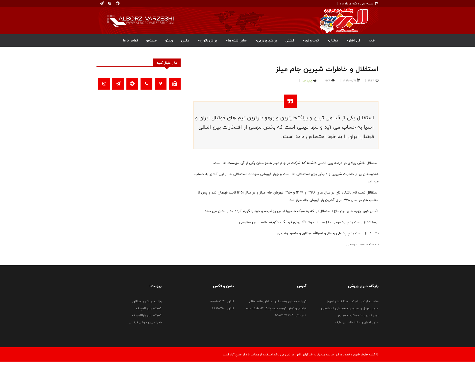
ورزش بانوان (208, 40)
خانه (372, 40)
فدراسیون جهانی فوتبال (145, 322)
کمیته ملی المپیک (149, 308)
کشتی (289, 40)
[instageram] (109, 3)
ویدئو (169, 40)
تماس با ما (130, 40)
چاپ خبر (307, 80)
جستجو (151, 40)
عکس (185, 40)
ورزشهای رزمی (267, 40)
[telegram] (102, 3)
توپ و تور (312, 40)
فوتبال (333, 40)
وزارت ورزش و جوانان (147, 301)
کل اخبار (354, 40)
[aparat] (117, 3)
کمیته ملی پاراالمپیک (147, 315)
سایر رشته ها (237, 40)
